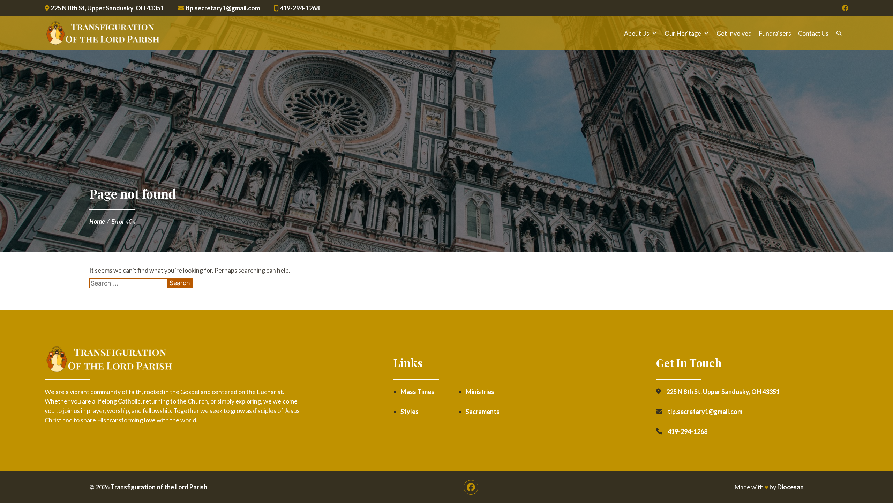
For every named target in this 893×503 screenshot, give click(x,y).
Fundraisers (775, 33)
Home (97, 221)
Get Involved (734, 33)
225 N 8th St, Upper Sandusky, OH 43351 (107, 8)
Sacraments (483, 411)
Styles (409, 411)
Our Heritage (683, 33)
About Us (636, 33)
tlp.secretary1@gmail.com (222, 8)
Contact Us (813, 33)
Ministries (480, 391)
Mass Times (417, 391)
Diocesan (790, 487)
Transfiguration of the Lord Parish (159, 487)
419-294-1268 (299, 8)
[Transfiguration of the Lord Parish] (102, 33)
